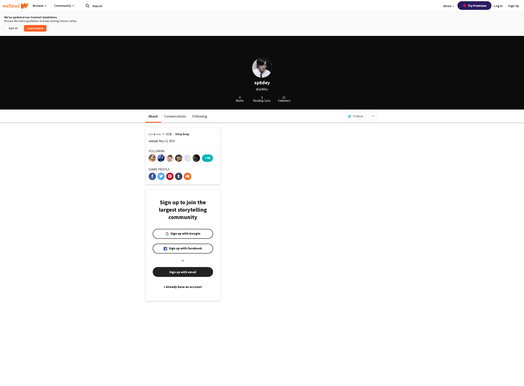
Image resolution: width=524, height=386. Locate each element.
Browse (38, 5)
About (153, 116)
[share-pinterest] (170, 176)
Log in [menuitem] (498, 6)
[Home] (15, 5)
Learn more (35, 28)
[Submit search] (87, 5)
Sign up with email (182, 272)
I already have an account (183, 287)
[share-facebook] (152, 176)
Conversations (175, 116)
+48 (207, 157)
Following (199, 116)
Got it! (13, 28)
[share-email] (187, 176)
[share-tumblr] (178, 176)
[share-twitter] (161, 176)
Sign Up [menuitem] (513, 6)
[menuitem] (356, 116)
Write (447, 6)
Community (63, 5)
